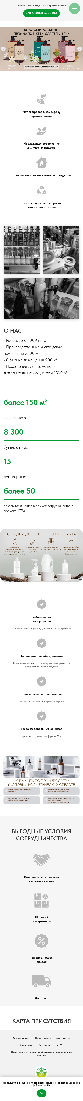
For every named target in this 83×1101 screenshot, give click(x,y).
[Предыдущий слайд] (3, 49)
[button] (41, 13)
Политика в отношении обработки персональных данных (41, 1053)
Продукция (42, 1037)
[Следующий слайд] (79, 49)
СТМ (59, 1044)
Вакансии (26, 1044)
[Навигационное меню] (74, 8)
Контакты (44, 1044)
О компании (20, 1037)
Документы (63, 1037)
